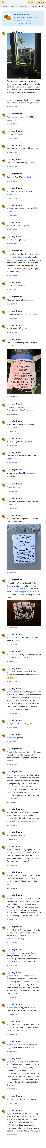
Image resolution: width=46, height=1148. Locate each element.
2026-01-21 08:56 (12, 627)
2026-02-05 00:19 (12, 477)
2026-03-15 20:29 (12, 167)
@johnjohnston (13, 775)
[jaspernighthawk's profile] (4, 33)
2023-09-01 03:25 (12, 997)
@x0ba (9, 849)
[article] (23, 69)
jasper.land (11, 120)
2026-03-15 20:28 (12, 181)
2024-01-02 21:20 (12, 888)
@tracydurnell (12, 1044)
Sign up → (40, 2)
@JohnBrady (12, 738)
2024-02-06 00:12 (12, 802)
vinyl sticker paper (18, 592)
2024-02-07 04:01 (12, 765)
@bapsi (10, 930)
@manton (11, 976)
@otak (9, 898)
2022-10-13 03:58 (12, 1135)
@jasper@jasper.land (22, 20)
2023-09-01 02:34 (12, 1014)
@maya (10, 1024)
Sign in (31, 2)
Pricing (41, 6)
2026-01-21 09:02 (12, 491)
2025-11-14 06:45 (12, 644)
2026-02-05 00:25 (12, 332)
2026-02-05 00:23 (12, 414)
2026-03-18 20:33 (12, 107)
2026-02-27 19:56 (12, 230)
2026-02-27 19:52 (12, 290)
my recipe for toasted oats (17, 257)
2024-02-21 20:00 (12, 713)
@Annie (10, 654)
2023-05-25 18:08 (12, 1051)
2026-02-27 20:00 (12, 215)
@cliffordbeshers (14, 1007)
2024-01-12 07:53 (12, 825)
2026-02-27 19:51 (12, 318)
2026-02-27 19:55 (12, 244)
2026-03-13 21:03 (12, 198)
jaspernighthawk (14, 32)
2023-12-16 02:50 (12, 943)
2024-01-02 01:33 (12, 920)
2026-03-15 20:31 (12, 138)
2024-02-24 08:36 (12, 681)
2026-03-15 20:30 (12, 152)
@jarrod (10, 875)
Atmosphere (23, 6)
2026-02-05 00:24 (12, 397)
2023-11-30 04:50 (12, 965)
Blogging (4, 6)
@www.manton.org (15, 1062)
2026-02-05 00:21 (12, 445)
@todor (10, 692)
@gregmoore (12, 723)
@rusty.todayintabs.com (17, 752)
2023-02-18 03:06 (12, 1103)
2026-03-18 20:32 (12, 124)
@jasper (20, 1079)
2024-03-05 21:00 (12, 661)
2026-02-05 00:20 (12, 463)
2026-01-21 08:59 (12, 508)
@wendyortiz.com (14, 637)
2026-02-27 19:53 (12, 275)
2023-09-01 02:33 (12, 1034)
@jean (9, 1113)
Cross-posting (32, 6)
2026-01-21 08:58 (12, 573)
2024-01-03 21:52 (12, 839)
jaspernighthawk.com (22, 23)
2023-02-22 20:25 (12, 1089)
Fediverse (14, 6)
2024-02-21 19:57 (12, 727)
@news (10, 1099)
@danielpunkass (13, 953)
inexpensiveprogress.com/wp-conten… (23, 821)
